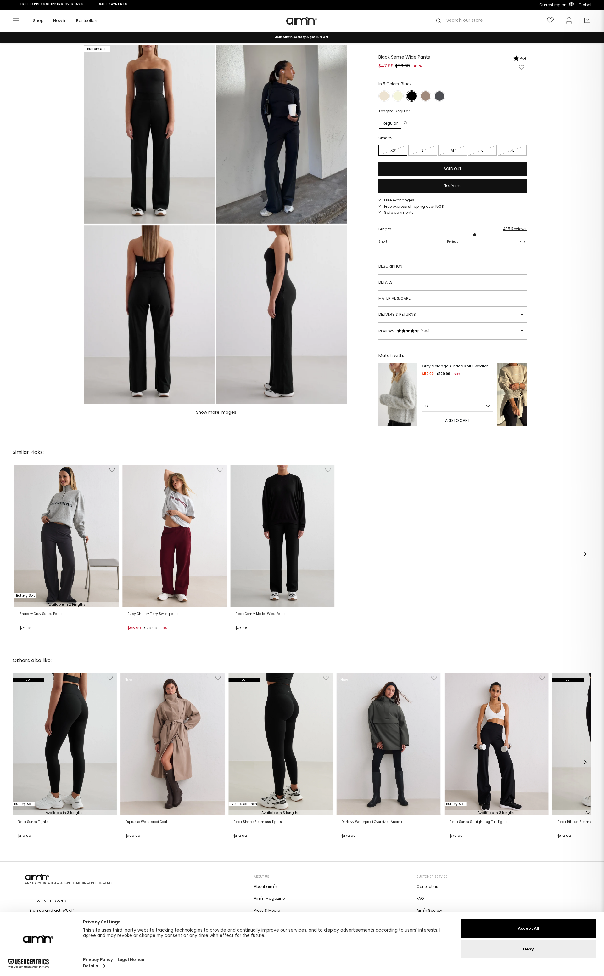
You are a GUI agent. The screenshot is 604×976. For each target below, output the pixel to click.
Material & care (450, 298)
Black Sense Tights (33, 822)
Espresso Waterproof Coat (146, 822)
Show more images (216, 412)
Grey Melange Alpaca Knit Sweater (455, 366)
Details (450, 282)
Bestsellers (87, 21)
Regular (390, 123)
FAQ (420, 898)
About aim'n (265, 886)
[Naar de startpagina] (302, 21)
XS (392, 150)
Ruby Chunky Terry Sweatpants (153, 614)
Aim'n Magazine (269, 898)
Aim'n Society (429, 910)
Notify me (452, 185)
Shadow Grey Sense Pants (41, 614)
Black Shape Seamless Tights (257, 822)
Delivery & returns (450, 314)
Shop (38, 21)
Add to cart (32, 635)
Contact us (427, 886)
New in (60, 21)
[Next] (520, 394)
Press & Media (267, 910)
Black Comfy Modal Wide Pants (260, 614)
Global (585, 5)
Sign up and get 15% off (51, 910)
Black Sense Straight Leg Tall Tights (479, 822)
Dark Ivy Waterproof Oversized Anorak (371, 822)
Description (450, 266)
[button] (406, 122)
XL (512, 150)
